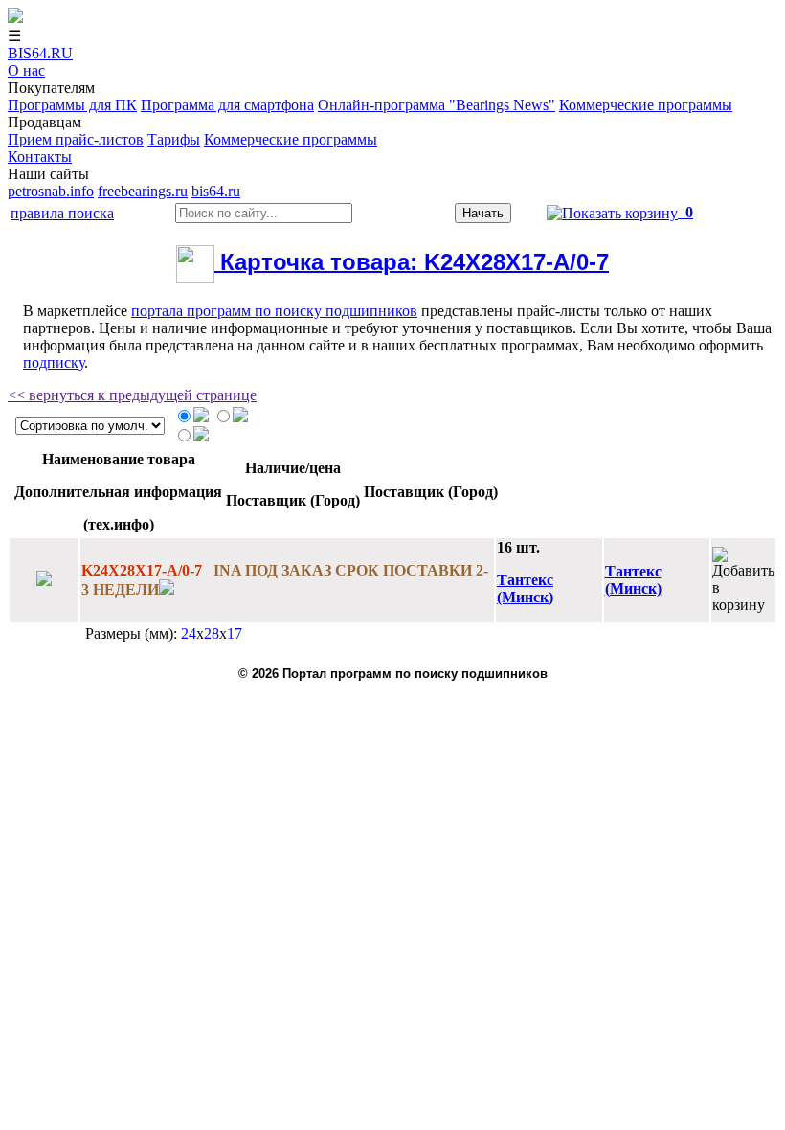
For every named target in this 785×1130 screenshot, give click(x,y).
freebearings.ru (143, 191)
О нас (26, 70)
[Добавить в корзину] (743, 580)
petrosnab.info (51, 191)
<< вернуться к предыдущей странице (132, 395)
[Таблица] (201, 417)
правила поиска (62, 213)
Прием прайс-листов (76, 139)
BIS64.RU (40, 53)
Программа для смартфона (227, 105)
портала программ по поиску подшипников (274, 311)
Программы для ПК (72, 105)
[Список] (240, 417)
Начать (483, 213)
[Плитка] (201, 436)
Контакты (40, 156)
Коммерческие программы (645, 105)
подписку (53, 362)
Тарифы (173, 139)
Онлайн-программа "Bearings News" (436, 105)
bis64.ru (215, 191)
